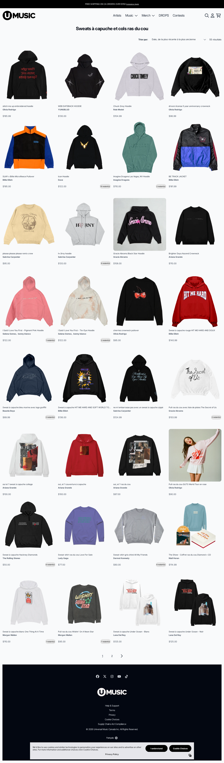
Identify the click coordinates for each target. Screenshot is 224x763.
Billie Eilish (7, 180)
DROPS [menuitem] (164, 15)
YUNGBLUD (63, 109)
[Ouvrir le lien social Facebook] (97, 676)
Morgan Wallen (10, 635)
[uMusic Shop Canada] (19, 15)
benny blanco (24, 334)
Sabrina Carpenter (11, 257)
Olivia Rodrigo (9, 109)
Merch (146, 15)
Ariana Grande (176, 257)
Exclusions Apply (132, 4)
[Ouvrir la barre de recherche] (206, 15)
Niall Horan (174, 558)
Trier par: (143, 39)
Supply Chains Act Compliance (112, 724)
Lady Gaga (63, 558)
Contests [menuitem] (179, 15)
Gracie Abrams (120, 257)
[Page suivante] (121, 656)
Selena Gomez (9, 334)
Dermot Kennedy (121, 558)
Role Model (118, 109)
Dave (60, 180)
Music (129, 15)
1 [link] (102, 656)
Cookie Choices (112, 719)
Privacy (112, 714)
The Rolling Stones (11, 558)
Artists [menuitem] (117, 15)
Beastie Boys (9, 411)
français (110, 737)
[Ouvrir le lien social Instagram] (112, 676)
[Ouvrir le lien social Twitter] (104, 676)
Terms (112, 710)
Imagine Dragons (121, 180)
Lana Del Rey (119, 635)
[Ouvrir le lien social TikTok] (126, 676)
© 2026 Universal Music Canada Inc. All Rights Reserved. (112, 729)
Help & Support (112, 705)
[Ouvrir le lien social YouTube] (119, 676)
